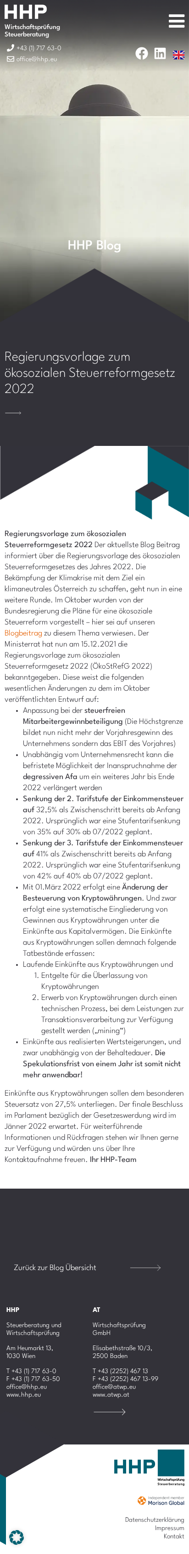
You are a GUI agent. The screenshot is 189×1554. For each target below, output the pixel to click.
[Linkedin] (160, 53)
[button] (16, 1537)
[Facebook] (141, 53)
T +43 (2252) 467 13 (120, 1371)
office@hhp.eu (26, 1387)
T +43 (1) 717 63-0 (31, 1371)
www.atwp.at (111, 1395)
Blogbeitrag (23, 633)
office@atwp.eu (114, 1387)
